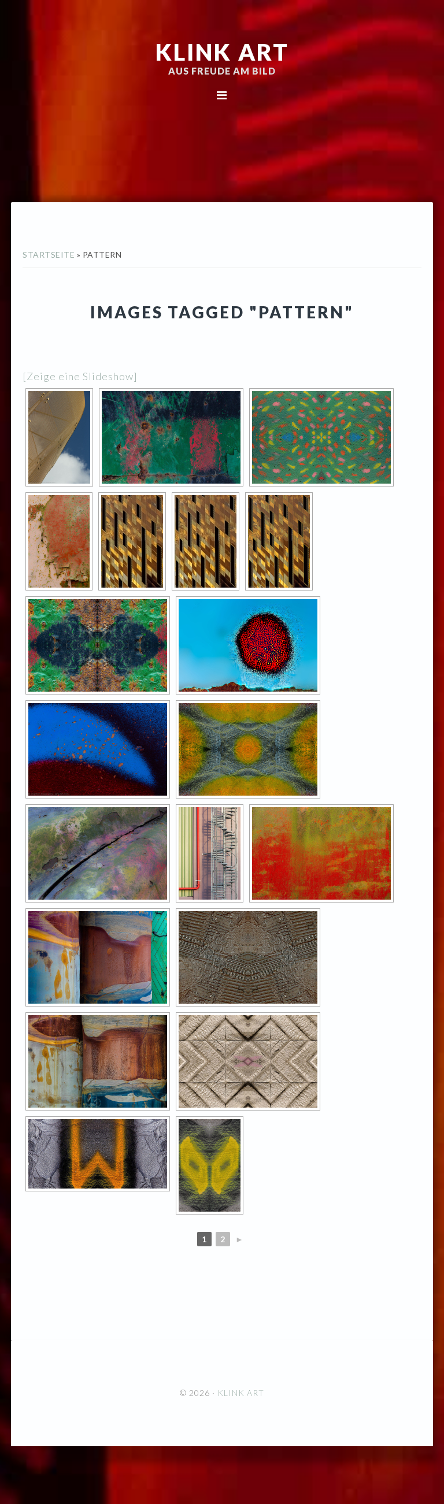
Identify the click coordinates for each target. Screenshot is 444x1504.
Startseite (49, 254)
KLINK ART (222, 52)
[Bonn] (209, 853)
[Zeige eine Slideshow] (80, 376)
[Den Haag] (59, 437)
